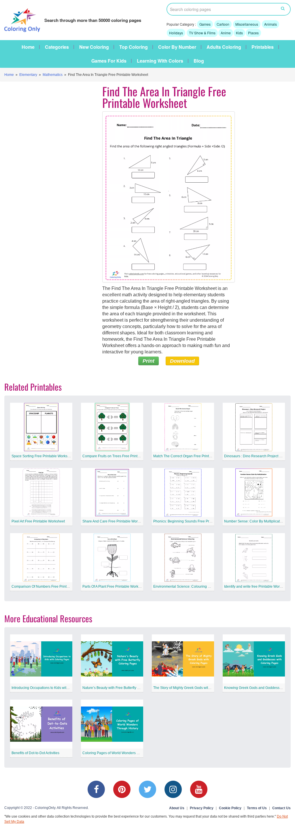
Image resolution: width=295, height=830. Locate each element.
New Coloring (94, 47)
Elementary (28, 75)
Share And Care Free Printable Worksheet (115, 521)
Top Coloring (133, 47)
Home (28, 47)
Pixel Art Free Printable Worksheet (38, 521)
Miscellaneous (246, 24)
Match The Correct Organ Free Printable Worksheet (193, 456)
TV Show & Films (202, 32)
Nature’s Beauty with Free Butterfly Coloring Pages (122, 688)
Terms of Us (257, 808)
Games (205, 24)
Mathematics (53, 75)
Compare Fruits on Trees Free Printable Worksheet (122, 456)
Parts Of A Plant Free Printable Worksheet (114, 586)
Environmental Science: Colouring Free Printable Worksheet (200, 586)
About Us (176, 808)
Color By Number (177, 47)
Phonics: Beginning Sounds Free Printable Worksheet (195, 521)
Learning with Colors (160, 61)
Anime (226, 32)
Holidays (176, 32)
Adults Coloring (224, 47)
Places (253, 32)
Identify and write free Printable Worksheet (257, 586)
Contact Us (281, 808)
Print (148, 361)
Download (182, 361)
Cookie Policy (230, 808)
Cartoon (223, 24)
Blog (199, 61)
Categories (57, 47)
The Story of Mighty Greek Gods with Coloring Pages (194, 688)
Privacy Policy (201, 808)
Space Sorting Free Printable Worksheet (43, 456)
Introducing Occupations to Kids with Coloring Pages (53, 688)
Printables (262, 47)
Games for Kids (108, 61)
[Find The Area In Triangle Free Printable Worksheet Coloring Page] (168, 196)
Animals (270, 24)
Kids (239, 32)
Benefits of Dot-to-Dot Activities (35, 753)
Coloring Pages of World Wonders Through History (122, 753)
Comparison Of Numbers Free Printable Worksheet (51, 586)
